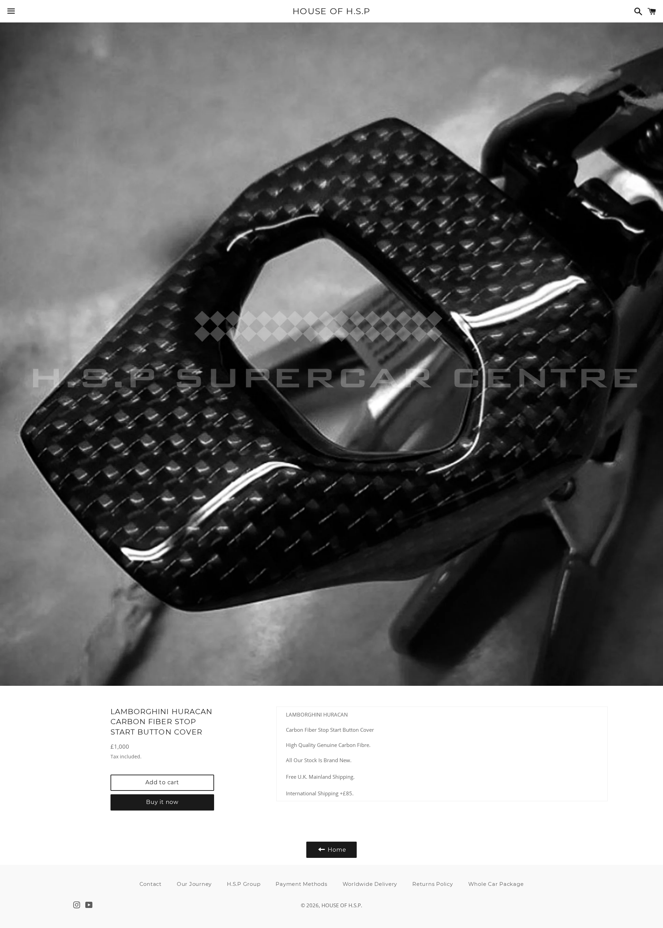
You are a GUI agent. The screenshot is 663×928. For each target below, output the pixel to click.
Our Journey (194, 884)
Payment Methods (301, 884)
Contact (151, 884)
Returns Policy (432, 884)
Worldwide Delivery (370, 884)
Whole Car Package (496, 884)
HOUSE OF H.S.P (331, 11)
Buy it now (162, 802)
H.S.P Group (243, 884)
